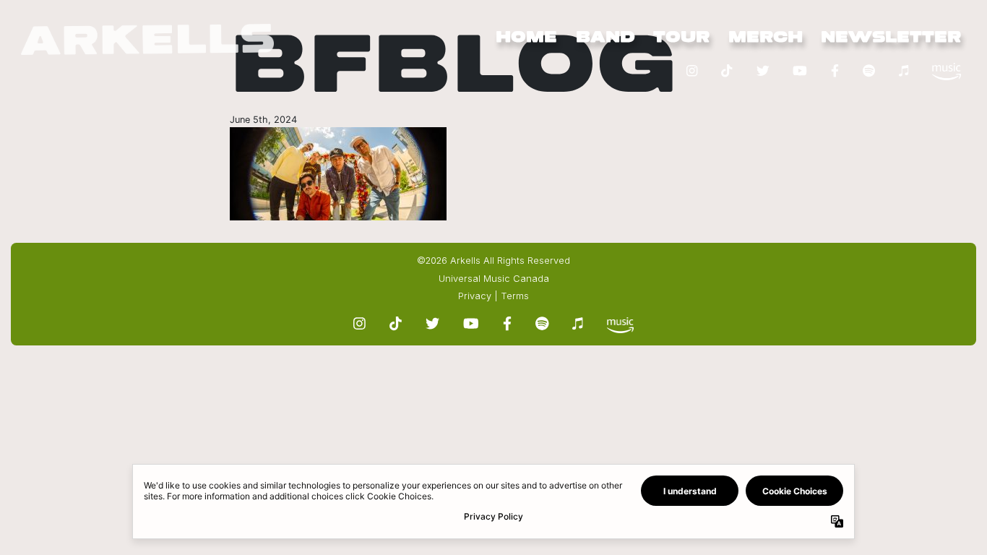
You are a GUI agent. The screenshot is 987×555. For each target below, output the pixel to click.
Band (605, 37)
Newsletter (891, 37)
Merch (765, 37)
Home (526, 37)
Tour (681, 37)
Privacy (474, 296)
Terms (515, 296)
